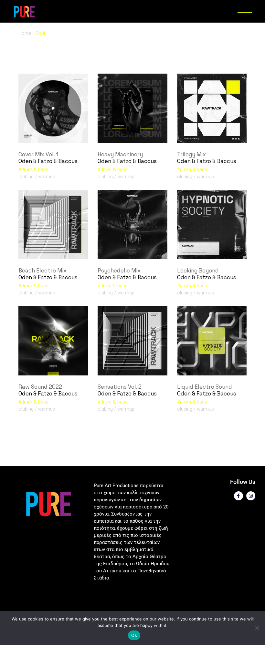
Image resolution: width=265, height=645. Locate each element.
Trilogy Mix (191, 154)
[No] (257, 628)
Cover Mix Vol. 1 (38, 154)
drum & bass (34, 169)
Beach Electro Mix (42, 270)
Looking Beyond (198, 270)
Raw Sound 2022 (40, 386)
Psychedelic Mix (119, 270)
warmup (46, 176)
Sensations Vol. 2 (120, 386)
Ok (134, 635)
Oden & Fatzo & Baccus (48, 161)
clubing (26, 176)
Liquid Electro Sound (204, 386)
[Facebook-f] (238, 495)
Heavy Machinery (120, 154)
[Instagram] (250, 495)
